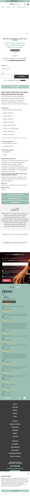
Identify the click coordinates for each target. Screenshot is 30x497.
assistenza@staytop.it (15, 468)
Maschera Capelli (21, 7)
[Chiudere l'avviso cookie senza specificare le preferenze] (28, 474)
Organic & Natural (15, 424)
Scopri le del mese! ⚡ (15, 1)
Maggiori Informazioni (15, 195)
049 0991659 (15, 466)
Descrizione (15, 86)
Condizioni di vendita (15, 453)
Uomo (15, 416)
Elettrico (15, 421)
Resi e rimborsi (15, 447)
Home (2, 7)
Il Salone (15, 436)
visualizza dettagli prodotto (17, 60)
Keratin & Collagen (16, 38)
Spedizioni (15, 441)
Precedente (5, 301)
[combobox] (25, 4)
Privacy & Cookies (15, 456)
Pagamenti (15, 444)
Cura (13, 7)
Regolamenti (15, 450)
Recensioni (15, 202)
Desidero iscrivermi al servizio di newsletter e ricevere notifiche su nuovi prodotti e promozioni (14, 277)
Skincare (15, 407)
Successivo (12, 301)
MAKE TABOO (6, 38)
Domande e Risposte (15, 198)
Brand (15, 433)
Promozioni (15, 427)
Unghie (15, 413)
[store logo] (15, 4)
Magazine (15, 430)
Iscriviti (6, 280)
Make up (15, 410)
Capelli (8, 7)
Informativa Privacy (18, 270)
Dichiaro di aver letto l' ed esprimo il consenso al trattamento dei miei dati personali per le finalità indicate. (15, 272)
